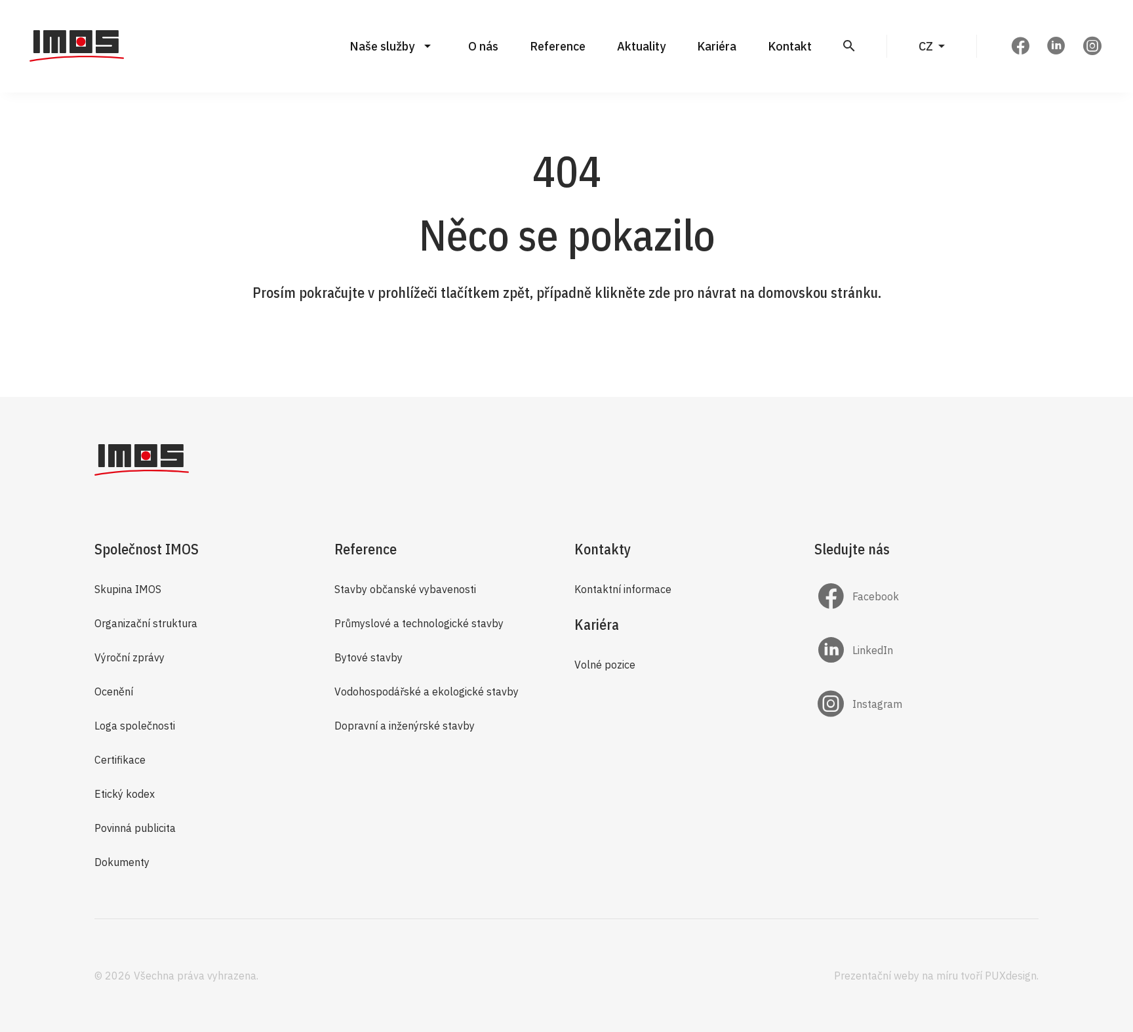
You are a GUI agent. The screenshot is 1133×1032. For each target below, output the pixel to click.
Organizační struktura (145, 623)
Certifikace (120, 759)
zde (659, 292)
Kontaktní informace (622, 589)
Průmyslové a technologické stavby (419, 623)
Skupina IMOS (127, 589)
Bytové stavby (368, 657)
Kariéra (716, 46)
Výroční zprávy (129, 657)
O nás (483, 46)
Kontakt (790, 46)
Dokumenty (121, 862)
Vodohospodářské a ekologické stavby (426, 691)
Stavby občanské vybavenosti (405, 589)
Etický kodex (124, 793)
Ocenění (113, 691)
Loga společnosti (134, 725)
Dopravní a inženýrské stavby (404, 725)
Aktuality (641, 46)
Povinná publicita (135, 828)
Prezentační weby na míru (896, 975)
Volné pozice (604, 664)
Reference (558, 46)
